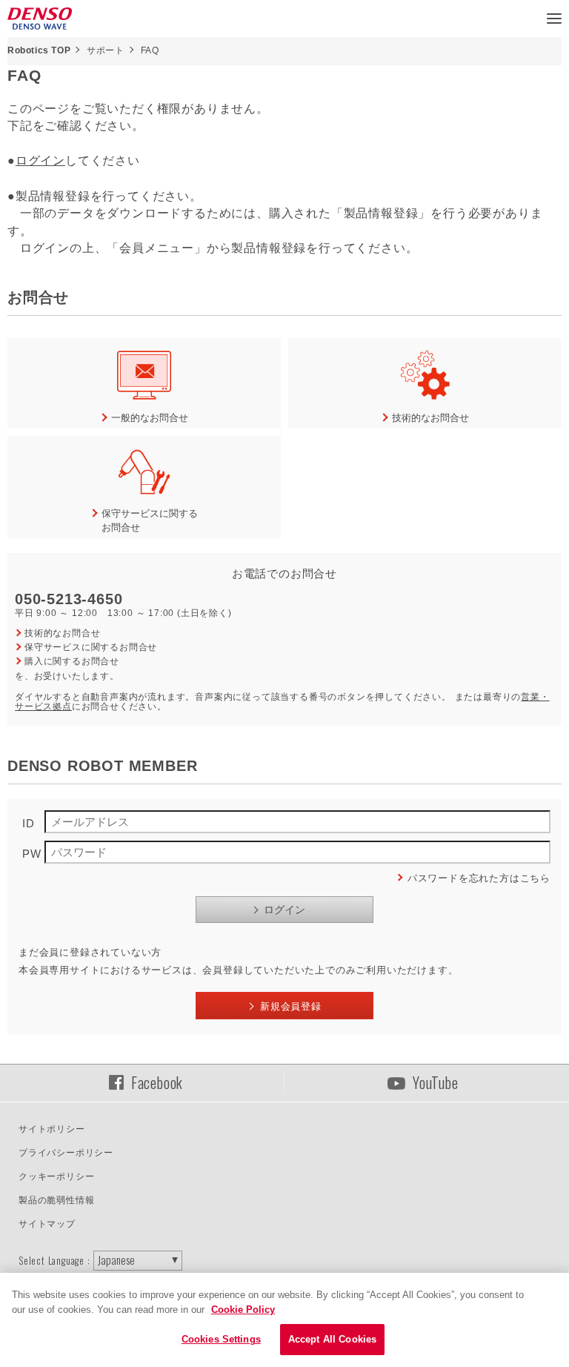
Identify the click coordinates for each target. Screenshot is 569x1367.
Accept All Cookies (332, 1339)
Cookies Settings (221, 1339)
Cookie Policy (243, 1309)
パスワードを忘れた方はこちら (478, 878)
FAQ (150, 50)
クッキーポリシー (56, 1176)
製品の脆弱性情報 (56, 1200)
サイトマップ (47, 1224)
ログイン (40, 160)
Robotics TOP (38, 50)
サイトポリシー (52, 1129)
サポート (105, 50)
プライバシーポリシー (66, 1153)
